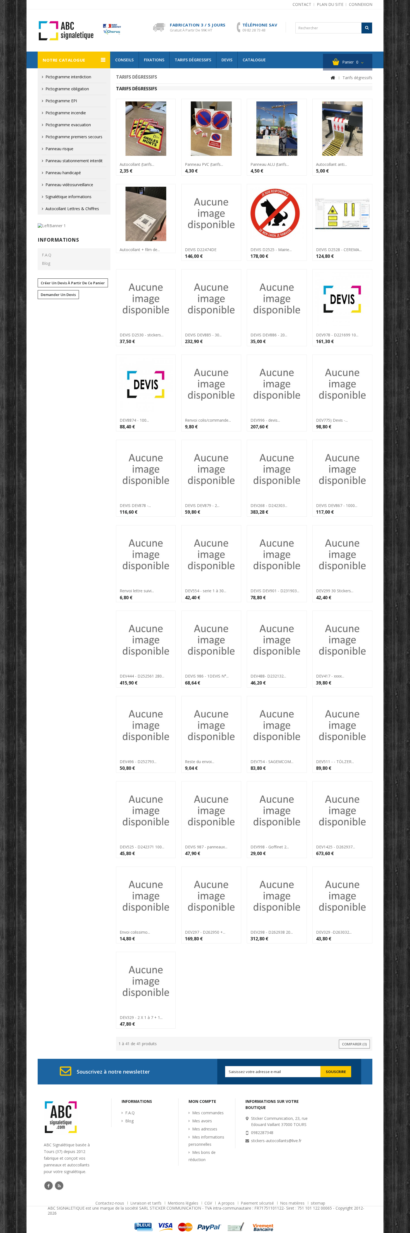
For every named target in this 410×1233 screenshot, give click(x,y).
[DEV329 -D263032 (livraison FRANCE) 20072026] (342, 896)
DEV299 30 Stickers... (334, 590)
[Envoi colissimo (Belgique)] (146, 896)
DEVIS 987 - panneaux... (206, 846)
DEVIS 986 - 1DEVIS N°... (207, 676)
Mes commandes (208, 1112)
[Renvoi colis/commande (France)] (211, 384)
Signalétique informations (68, 196)
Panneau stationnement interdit (74, 160)
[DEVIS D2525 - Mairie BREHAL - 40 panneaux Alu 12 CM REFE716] (277, 214)
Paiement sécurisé (258, 1203)
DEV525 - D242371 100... (142, 846)
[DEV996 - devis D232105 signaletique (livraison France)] (277, 384)
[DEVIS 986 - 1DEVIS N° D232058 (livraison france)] (211, 640)
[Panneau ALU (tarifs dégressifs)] (277, 128)
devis (226, 59)
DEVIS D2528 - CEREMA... (339, 249)
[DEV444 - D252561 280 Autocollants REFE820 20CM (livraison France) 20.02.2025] (146, 640)
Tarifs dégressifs (193, 59)
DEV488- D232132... (268, 676)
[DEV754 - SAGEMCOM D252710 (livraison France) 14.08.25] (277, 726)
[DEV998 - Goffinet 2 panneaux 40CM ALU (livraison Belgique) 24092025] (277, 811)
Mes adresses (204, 1129)
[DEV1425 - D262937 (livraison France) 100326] (342, 811)
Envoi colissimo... (135, 932)
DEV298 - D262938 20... (271, 932)
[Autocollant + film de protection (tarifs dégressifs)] (146, 214)
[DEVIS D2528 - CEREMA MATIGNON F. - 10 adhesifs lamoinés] (342, 214)
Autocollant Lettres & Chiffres (72, 208)
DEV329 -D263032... (334, 932)
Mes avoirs (202, 1120)
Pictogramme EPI (61, 100)
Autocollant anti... (331, 164)
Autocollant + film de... (140, 249)
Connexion (360, 4)
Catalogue (254, 59)
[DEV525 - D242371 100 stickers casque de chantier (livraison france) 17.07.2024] (146, 811)
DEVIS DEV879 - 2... (202, 505)
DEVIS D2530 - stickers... (141, 335)
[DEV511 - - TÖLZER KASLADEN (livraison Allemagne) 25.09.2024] (342, 726)
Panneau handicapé (63, 172)
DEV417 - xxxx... (330, 676)
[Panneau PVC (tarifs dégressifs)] (211, 128)
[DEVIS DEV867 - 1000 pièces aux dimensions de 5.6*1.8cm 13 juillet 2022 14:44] (342, 470)
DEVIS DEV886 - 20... (268, 335)
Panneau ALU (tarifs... (269, 164)
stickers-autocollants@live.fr (276, 1140)
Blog (46, 263)
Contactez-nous (110, 1203)
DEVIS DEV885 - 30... (203, 335)
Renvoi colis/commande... (208, 420)
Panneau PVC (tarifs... (204, 164)
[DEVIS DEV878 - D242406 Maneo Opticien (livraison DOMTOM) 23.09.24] (146, 470)
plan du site (330, 4)
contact (302, 4)
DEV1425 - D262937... (335, 846)
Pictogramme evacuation (68, 124)
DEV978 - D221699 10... (337, 335)
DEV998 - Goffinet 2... (269, 846)
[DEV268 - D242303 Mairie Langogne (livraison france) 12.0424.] (277, 470)
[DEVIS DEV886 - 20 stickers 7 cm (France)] (277, 299)
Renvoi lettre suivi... (137, 590)
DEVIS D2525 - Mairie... (271, 249)
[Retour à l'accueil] (333, 77)
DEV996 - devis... (265, 420)
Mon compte (202, 1101)
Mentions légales (183, 1203)
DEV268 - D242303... (268, 505)
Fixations (154, 59)
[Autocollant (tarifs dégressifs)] (146, 128)
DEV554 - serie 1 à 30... (205, 590)
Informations (58, 240)
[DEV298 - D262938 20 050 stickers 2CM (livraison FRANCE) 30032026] (277, 896)
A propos (227, 1203)
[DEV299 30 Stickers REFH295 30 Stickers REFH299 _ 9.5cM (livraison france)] (342, 555)
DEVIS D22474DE (200, 249)
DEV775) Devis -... (332, 420)
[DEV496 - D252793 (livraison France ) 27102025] (146, 726)
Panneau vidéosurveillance (69, 184)
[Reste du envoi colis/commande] (211, 726)
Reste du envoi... (199, 761)
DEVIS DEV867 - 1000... (336, 505)
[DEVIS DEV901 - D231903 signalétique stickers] (277, 555)
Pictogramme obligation (67, 88)
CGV (208, 1203)
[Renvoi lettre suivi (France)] (146, 555)
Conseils (124, 59)
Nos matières (293, 1203)
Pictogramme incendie (65, 112)
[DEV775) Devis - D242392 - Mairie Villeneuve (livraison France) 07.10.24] (342, 384)
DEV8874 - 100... (134, 420)
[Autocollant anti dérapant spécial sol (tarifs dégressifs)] (342, 128)
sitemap (318, 1203)
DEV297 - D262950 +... (205, 932)
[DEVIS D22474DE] (211, 214)
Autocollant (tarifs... (137, 164)
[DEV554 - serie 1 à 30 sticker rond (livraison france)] (211, 555)
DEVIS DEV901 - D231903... (274, 590)
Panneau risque (59, 148)
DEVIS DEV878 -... (135, 505)
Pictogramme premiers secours (73, 136)
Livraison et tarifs (146, 1203)
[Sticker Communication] (79, 31)
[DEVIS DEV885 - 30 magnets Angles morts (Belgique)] (211, 299)
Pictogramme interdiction (68, 76)
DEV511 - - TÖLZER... (335, 761)
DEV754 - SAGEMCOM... (271, 761)
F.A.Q (46, 255)
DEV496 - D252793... (138, 761)
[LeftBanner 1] (52, 225)
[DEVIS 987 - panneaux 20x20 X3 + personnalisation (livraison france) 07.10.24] (211, 811)
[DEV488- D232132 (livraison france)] (277, 640)
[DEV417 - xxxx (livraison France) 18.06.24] (342, 640)
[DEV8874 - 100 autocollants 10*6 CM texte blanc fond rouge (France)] (146, 384)
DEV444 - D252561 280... (142, 676)
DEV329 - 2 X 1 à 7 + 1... (141, 1017)
